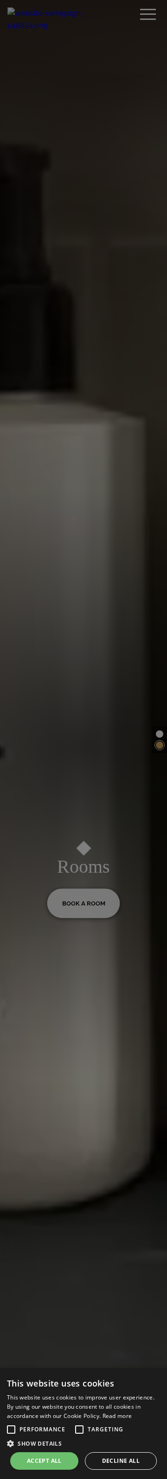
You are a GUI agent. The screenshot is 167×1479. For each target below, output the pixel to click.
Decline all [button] (121, 1461)
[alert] (83, 1423)
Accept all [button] (44, 1461)
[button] (11, 1429)
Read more (117, 1416)
